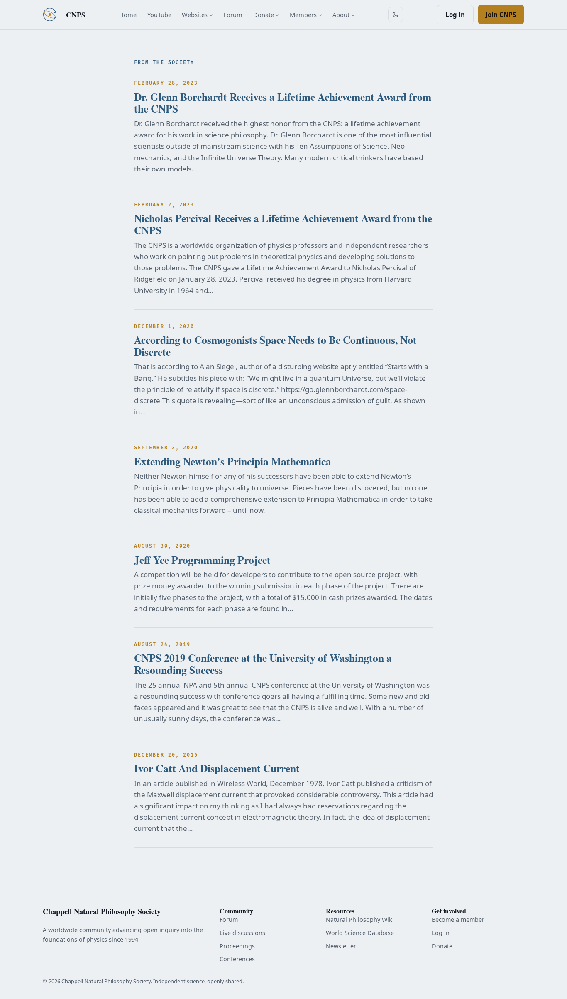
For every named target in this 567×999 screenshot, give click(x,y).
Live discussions (242, 933)
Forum (229, 919)
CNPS (76, 14)
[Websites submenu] (211, 15)
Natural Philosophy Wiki (360, 919)
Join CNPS (501, 14)
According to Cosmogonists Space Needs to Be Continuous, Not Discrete (275, 345)
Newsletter (341, 946)
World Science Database (360, 933)
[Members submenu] (320, 15)
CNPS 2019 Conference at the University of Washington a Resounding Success (263, 664)
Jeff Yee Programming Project (202, 560)
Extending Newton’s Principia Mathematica (232, 461)
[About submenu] (353, 15)
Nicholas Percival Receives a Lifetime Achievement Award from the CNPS (283, 224)
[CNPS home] (50, 14)
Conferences (237, 959)
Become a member (458, 919)
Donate (442, 946)
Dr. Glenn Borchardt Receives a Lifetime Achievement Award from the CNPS (282, 103)
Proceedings (237, 946)
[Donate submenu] (277, 15)
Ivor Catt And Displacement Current (217, 768)
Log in (455, 14)
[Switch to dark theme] (395, 14)
